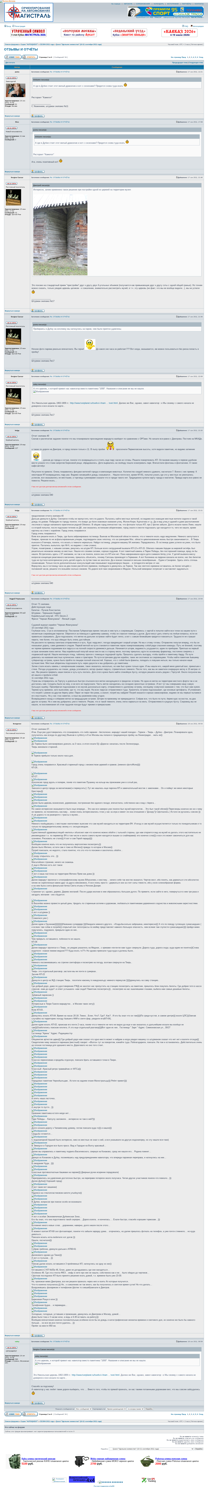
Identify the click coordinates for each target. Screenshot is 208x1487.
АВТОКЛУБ (128, 4)
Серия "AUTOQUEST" (29, 44)
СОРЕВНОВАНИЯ (143, 4)
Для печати (10, 62)
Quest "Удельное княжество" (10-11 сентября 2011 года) (79, 44)
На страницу (176, 57)
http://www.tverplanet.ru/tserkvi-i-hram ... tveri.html (94, 403)
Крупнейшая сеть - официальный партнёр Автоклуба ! (170, 17)
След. (201, 57)
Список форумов (12, 44)
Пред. (184, 57)
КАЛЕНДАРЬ (159, 4)
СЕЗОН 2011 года (47, 44)
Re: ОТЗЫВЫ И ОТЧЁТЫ (60, 72)
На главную (115, 4)
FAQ (186, 26)
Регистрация (19, 26)
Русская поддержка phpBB (104, 1486)
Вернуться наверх (12, 116)
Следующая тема (196, 62)
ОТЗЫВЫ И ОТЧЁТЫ (21, 49)
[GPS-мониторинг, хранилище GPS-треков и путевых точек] (149, 1482)
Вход (8, 26)
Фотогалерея (198, 26)
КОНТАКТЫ (199, 4)
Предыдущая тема (179, 62)
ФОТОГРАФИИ (173, 4)
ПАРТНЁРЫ (186, 4)
